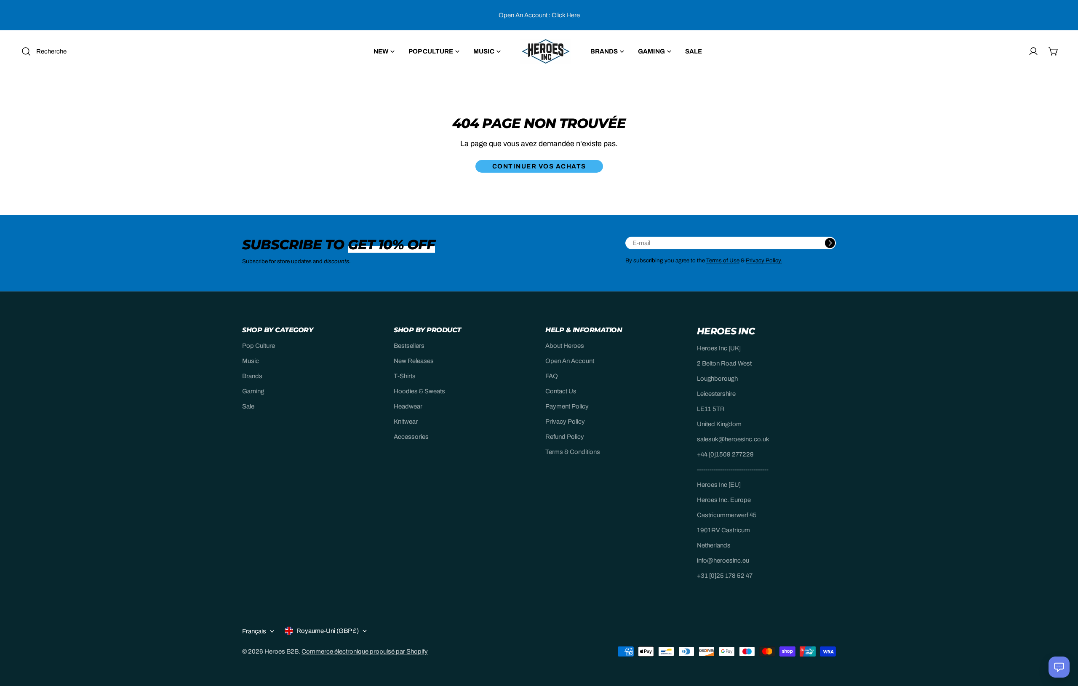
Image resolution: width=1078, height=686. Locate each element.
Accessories (411, 436)
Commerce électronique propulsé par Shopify (365, 651)
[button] (1059, 667)
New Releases (414, 361)
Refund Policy (564, 436)
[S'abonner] (830, 243)
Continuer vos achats (539, 166)
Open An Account (569, 361)
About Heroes (564, 345)
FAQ (551, 376)
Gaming (253, 391)
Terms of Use (722, 260)
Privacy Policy (565, 421)
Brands (252, 376)
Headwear (408, 406)
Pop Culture (258, 345)
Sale (248, 406)
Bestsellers (409, 345)
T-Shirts (405, 376)
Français (254, 631)
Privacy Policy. (764, 260)
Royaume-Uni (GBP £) (327, 630)
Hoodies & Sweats (419, 391)
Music (250, 361)
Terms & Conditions (572, 451)
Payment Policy (567, 406)
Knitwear (406, 421)
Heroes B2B (281, 651)
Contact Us (560, 391)
